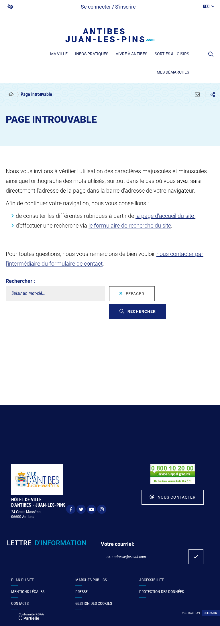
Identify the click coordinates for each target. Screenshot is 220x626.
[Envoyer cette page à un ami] (197, 94)
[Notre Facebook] (70, 509)
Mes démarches (173, 72)
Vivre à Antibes (131, 54)
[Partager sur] (213, 94)
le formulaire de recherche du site (130, 225)
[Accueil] (11, 94)
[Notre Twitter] (81, 509)
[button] (210, 54)
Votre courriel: (117, 544)
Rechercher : (20, 281)
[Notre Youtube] (91, 509)
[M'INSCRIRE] (195, 556)
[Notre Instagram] (101, 509)
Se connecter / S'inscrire (108, 7)
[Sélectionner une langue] (208, 6)
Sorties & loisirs (172, 54)
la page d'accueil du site (165, 215)
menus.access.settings (10, 7)
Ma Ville (59, 54)
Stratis (211, 613)
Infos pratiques (91, 54)
